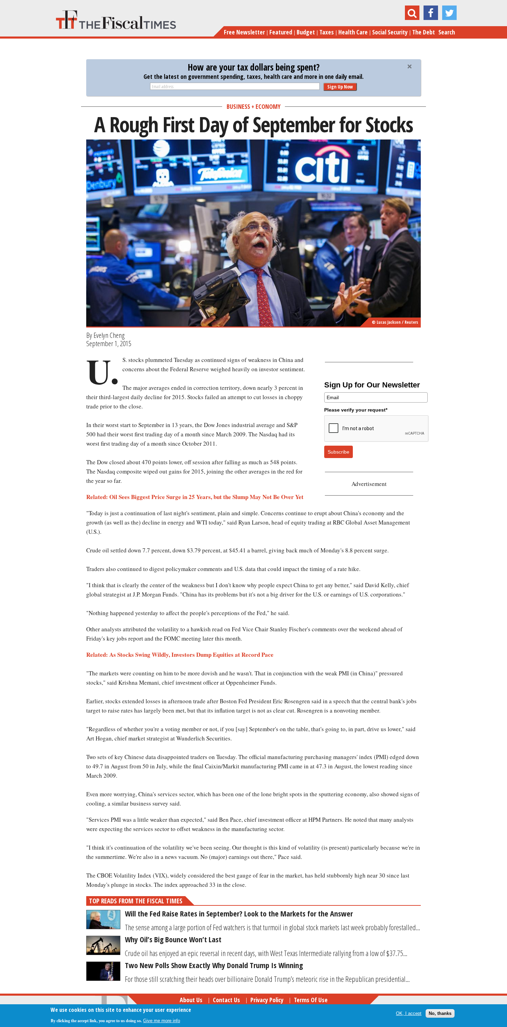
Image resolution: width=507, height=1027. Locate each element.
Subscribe (338, 452)
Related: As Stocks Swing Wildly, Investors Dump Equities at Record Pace (180, 654)
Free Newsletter (244, 32)
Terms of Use (311, 1000)
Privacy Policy (267, 1000)
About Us (191, 1000)
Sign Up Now (340, 86)
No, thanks (440, 1013)
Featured (280, 32)
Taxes (326, 32)
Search (446, 32)
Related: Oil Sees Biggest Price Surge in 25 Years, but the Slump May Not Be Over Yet (195, 496)
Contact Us (226, 1000)
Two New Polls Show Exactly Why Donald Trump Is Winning (214, 965)
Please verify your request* (355, 410)
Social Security (390, 32)
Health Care (353, 32)
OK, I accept (408, 1013)
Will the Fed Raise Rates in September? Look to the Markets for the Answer (239, 913)
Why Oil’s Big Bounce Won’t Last (173, 939)
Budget (306, 32)
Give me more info (161, 1020)
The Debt (423, 32)
